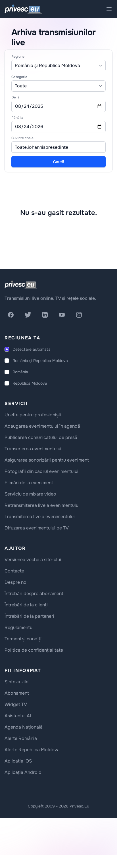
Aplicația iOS (18, 761)
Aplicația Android (23, 772)
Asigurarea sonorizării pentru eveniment (47, 460)
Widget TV (16, 704)
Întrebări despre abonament (34, 593)
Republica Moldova (29, 383)
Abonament (17, 693)
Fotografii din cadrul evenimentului (41, 471)
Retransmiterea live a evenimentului (42, 505)
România (20, 371)
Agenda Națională (24, 727)
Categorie (19, 77)
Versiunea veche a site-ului (33, 560)
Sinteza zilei (17, 682)
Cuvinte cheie (22, 138)
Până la (17, 117)
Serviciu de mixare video (30, 494)
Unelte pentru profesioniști (33, 415)
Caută (58, 161)
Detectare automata (31, 349)
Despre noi (16, 582)
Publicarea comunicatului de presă (41, 437)
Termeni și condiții (24, 639)
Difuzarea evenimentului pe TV (37, 528)
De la (15, 97)
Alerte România (21, 738)
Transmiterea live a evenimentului (40, 517)
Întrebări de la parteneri (29, 616)
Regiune (17, 56)
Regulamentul (19, 627)
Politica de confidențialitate (34, 650)
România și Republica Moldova (40, 360)
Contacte (14, 571)
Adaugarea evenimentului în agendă (42, 426)
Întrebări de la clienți (26, 605)
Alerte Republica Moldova (32, 750)
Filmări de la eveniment (29, 483)
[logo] (21, 284)
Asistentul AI (18, 716)
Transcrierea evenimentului (33, 449)
